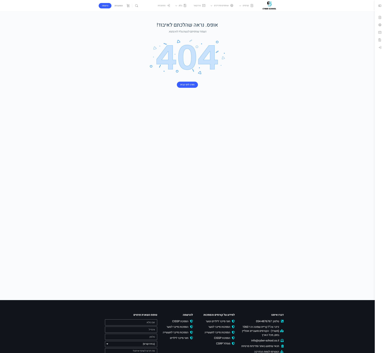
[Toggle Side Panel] (379, 5)
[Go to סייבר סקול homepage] (269, 5)
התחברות (119, 5)
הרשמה (105, 5)
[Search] (137, 6)
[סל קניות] (128, 5)
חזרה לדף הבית (187, 84)
